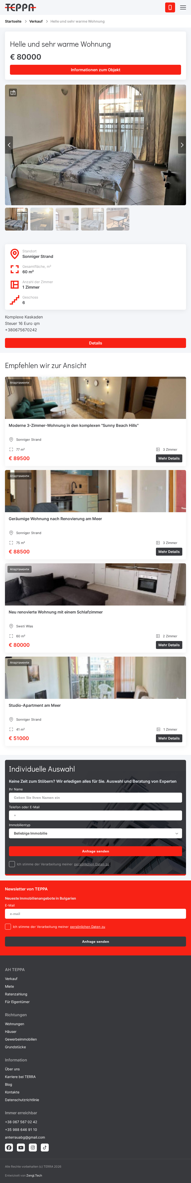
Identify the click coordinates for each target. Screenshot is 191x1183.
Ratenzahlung (16, 994)
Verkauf (36, 21)
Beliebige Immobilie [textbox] (30, 833)
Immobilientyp (19, 825)
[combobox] (95, 833)
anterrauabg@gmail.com (25, 1137)
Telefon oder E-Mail (24, 807)
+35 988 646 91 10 (21, 1129)
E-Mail (10, 905)
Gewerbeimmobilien (21, 1039)
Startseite (13, 21)
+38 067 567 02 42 (21, 1122)
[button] (182, 145)
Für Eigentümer (17, 1002)
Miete (9, 986)
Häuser (10, 1031)
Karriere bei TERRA (20, 1077)
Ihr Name (16, 789)
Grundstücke (15, 1047)
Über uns (12, 1069)
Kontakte (12, 1092)
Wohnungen (14, 1024)
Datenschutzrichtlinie (22, 1100)
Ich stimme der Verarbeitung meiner (45, 864)
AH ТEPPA (15, 969)
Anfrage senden (95, 851)
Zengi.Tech (34, 1175)
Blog (8, 1084)
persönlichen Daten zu (91, 864)
